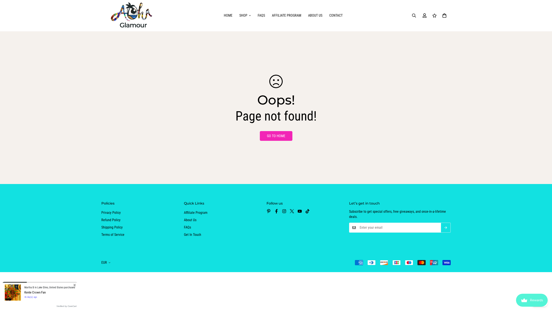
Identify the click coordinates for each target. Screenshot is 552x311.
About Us (315, 15)
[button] (444, 16)
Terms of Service (112, 235)
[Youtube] (300, 211)
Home (228, 15)
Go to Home (276, 136)
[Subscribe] (446, 228)
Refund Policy (111, 220)
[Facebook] (276, 211)
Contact (336, 15)
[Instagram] (284, 211)
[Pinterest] (269, 211)
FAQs (261, 15)
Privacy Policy (111, 213)
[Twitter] (292, 211)
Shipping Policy (112, 227)
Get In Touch (192, 235)
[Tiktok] (307, 211)
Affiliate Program (286, 15)
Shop (243, 15)
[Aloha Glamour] (132, 15)
